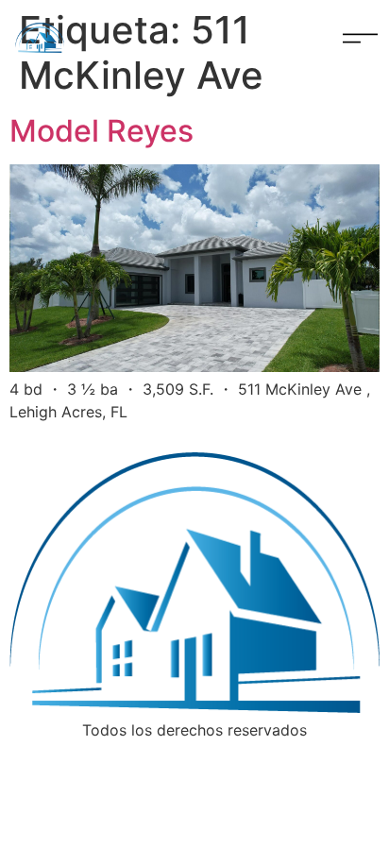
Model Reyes (101, 130)
